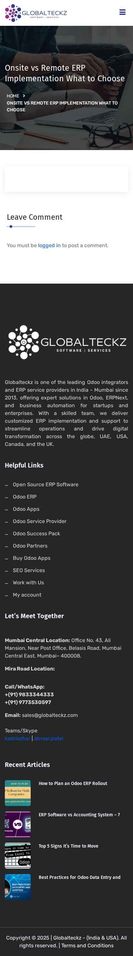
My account (27, 595)
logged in (49, 245)
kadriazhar (17, 738)
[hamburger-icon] (122, 13)
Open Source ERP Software (45, 484)
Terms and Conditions (87, 945)
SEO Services (29, 570)
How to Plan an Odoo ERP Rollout (73, 783)
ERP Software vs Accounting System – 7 (79, 815)
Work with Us (28, 582)
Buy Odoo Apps (31, 558)
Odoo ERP (24, 497)
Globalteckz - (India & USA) (85, 938)
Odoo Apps (26, 509)
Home (13, 96)
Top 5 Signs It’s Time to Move (68, 846)
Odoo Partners (30, 546)
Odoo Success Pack (36, 533)
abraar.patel (48, 738)
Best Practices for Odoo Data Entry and (79, 877)
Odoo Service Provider (39, 521)
